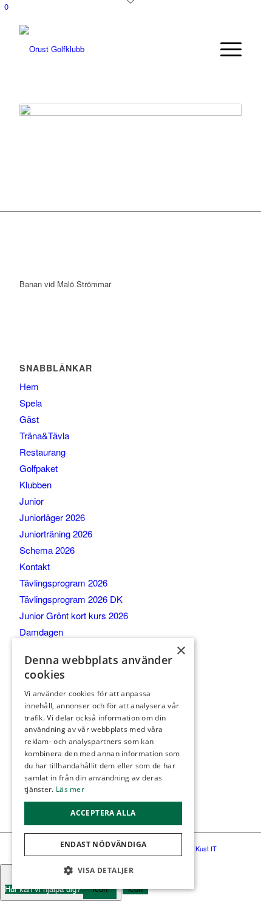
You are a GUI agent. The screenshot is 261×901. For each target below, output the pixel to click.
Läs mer (70, 789)
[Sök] (202, 49)
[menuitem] (202, 49)
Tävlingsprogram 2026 (63, 582)
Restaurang (42, 451)
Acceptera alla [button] (103, 813)
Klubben (35, 484)
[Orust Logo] (108, 49)
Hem (29, 386)
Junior (31, 500)
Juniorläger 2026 (52, 517)
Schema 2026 (47, 550)
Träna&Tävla (44, 435)
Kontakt (34, 566)
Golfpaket (38, 468)
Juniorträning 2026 (55, 533)
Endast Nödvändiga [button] (103, 844)
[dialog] (103, 763)
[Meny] (225, 49)
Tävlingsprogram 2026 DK (71, 599)
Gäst (29, 419)
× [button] (180, 651)
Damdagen (41, 631)
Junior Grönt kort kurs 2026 (73, 615)
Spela (30, 402)
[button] (103, 870)
